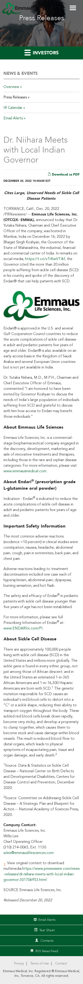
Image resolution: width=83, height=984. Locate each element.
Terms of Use (39, 963)
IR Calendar (12, 107)
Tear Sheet (47, 930)
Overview (11, 87)
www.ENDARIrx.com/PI (23, 628)
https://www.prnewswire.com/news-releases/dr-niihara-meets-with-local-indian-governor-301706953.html (41, 874)
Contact (61, 963)
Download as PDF (65, 174)
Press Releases (15, 97)
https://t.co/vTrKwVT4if (45, 259)
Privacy (19, 963)
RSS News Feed (47, 951)
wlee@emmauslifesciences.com (28, 852)
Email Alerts (13, 118)
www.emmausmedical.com (24, 471)
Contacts (46, 941)
